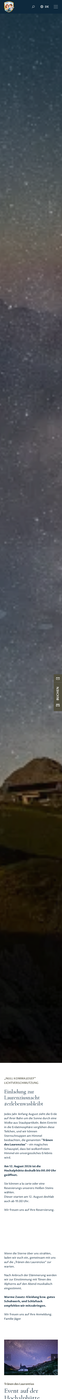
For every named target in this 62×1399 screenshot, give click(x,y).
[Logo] (9, 6)
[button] (56, 7)
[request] (58, 678)
